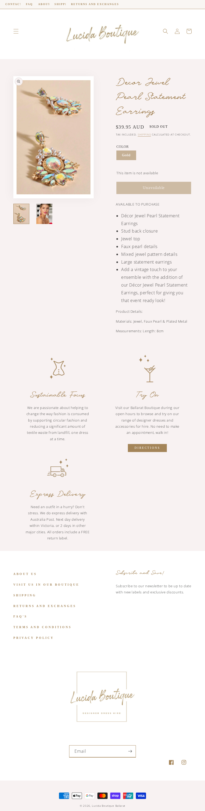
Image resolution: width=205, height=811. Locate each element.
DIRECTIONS (147, 447)
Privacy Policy (33, 637)
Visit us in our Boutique (46, 584)
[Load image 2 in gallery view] (44, 214)
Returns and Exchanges (44, 606)
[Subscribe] (130, 751)
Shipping (144, 134)
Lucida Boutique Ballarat (108, 806)
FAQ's (20, 616)
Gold (126, 155)
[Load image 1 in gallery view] (21, 214)
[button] (16, 31)
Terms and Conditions (42, 627)
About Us (25, 574)
